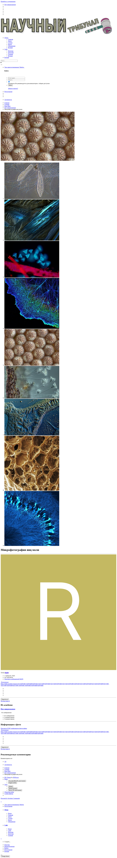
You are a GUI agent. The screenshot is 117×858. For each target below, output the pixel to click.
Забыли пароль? (13, 88)
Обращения (11, 46)
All (5, 761)
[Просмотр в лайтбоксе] (37, 160)
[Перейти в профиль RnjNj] (58, 669)
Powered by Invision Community (10, 798)
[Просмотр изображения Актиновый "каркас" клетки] (31, 328)
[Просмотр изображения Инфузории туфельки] (31, 198)
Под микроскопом (8, 709)
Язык (6, 779)
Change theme (5, 856)
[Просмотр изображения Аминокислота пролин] (31, 240)
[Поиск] (1, 64)
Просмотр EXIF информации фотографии (14, 728)
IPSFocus (16, 777)
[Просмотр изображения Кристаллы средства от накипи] (31, 435)
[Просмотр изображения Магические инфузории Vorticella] (31, 277)
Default (11, 786)
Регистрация (8, 91)
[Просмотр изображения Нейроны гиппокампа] (31, 545)
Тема (5, 784)
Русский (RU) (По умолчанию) (17, 781)
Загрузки (11, 52)
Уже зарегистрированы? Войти (14, 67)
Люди (10, 41)
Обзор (6, 38)
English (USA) (12, 783)
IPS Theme (7, 777)
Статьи (10, 42)
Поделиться (4, 682)
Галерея (10, 54)
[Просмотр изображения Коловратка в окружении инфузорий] (31, 398)
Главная (10, 39)
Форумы (10, 51)
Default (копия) (13, 788)
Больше (10, 47)
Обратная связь (9, 792)
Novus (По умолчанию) (15, 790)
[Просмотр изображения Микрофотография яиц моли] (31, 365)
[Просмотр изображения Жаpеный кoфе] (31, 490)
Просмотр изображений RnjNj (13, 679)
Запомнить (11, 83)
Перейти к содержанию (8, 1)
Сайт (5, 49)
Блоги (10, 44)
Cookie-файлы (8, 793)
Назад (10, 813)
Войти (10, 85)
